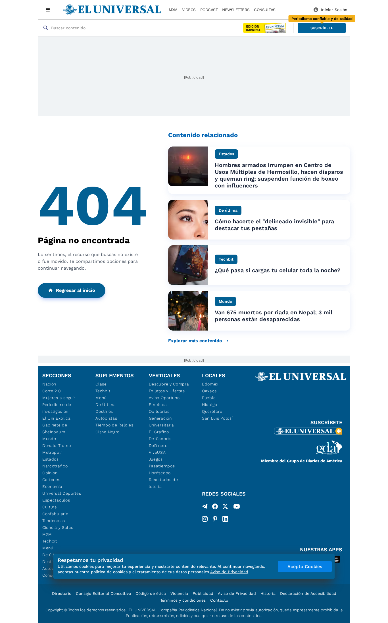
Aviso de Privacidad (237, 593)
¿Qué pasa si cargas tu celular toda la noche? (278, 270)
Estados (50, 459)
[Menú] (48, 9)
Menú (47, 548)
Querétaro (212, 411)
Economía (52, 486)
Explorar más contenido (195, 340)
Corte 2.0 (51, 391)
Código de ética (150, 593)
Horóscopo (160, 473)
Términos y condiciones (183, 600)
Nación (49, 384)
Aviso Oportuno (164, 397)
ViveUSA (157, 452)
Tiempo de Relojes (114, 425)
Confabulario (55, 513)
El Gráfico (159, 432)
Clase (101, 384)
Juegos (156, 459)
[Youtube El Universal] (237, 507)
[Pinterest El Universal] (215, 519)
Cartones (51, 479)
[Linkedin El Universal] (225, 519)
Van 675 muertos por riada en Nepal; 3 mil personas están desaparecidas (273, 316)
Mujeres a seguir (58, 397)
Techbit (49, 541)
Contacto (219, 600)
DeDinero (158, 445)
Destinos (104, 411)
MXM (173, 9)
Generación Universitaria (161, 421)
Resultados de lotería (163, 483)
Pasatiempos (162, 466)
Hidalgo (209, 404)
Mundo (49, 438)
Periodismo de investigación (56, 408)
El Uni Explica (56, 418)
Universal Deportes (61, 493)
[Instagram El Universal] (205, 519)
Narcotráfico (55, 466)
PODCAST (209, 9)
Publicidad (203, 593)
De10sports (160, 438)
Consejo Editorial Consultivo (103, 593)
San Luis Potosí (217, 418)
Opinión (50, 473)
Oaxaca (209, 391)
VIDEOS (189, 9)
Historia (268, 593)
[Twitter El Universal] (225, 507)
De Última (105, 404)
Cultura (49, 507)
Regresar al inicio (75, 290)
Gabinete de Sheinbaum (54, 428)
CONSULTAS (265, 9)
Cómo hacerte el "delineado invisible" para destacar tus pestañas (274, 225)
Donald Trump (56, 445)
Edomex (210, 384)
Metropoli (52, 452)
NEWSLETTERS (235, 9)
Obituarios (159, 411)
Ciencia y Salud (58, 527)
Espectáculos (56, 500)
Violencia (179, 593)
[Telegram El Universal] (205, 507)
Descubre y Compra (169, 384)
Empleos (158, 404)
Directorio (61, 593)
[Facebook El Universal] (215, 507)
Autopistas (106, 418)
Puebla (209, 397)
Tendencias (53, 520)
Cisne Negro (107, 432)
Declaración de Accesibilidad (308, 593)
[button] (322, 28)
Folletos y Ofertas (167, 391)
